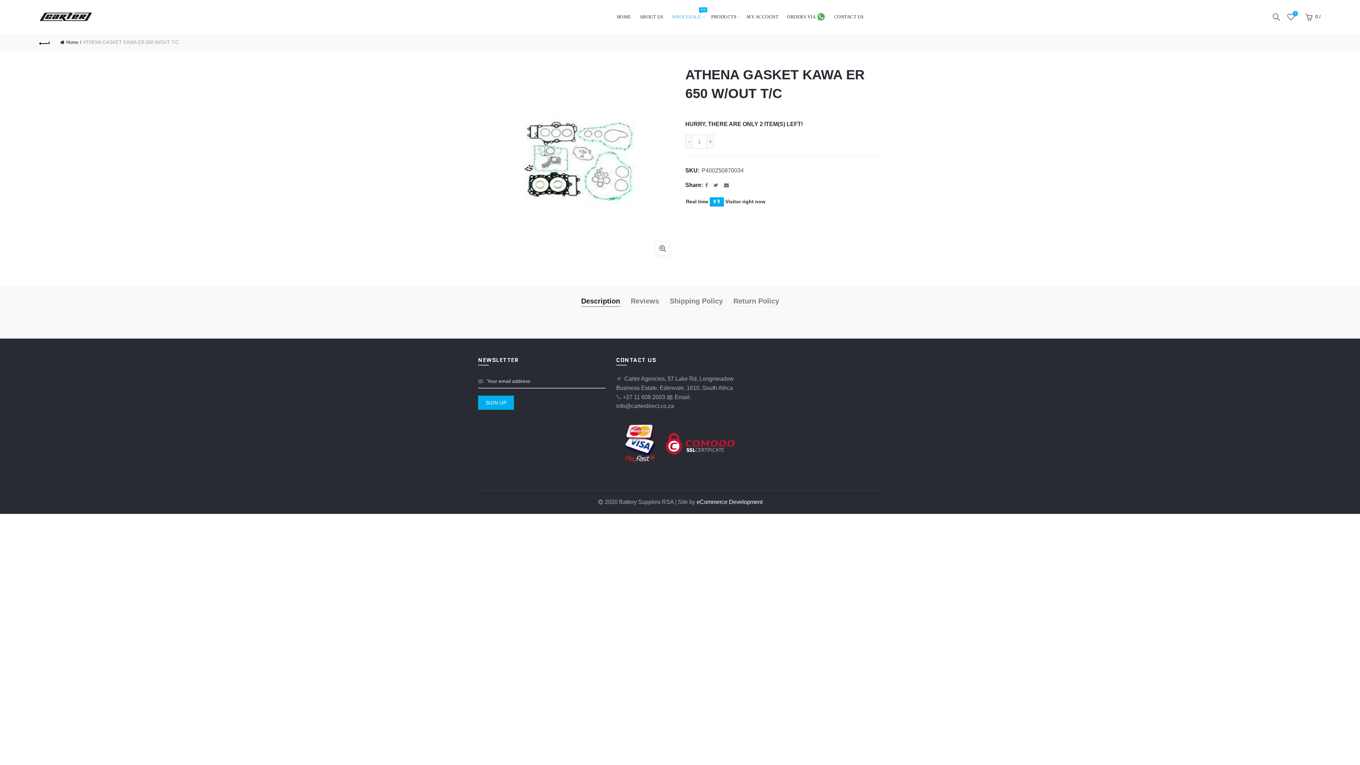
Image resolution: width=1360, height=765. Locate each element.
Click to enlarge (662, 248)
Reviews (645, 301)
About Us (651, 16)
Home (624, 16)
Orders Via (802, 16)
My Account (762, 16)
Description (600, 301)
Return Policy (756, 301)
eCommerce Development (730, 502)
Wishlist (1295, 14)
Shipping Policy (696, 301)
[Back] (44, 42)
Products (723, 16)
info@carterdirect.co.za (645, 406)
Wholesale (689, 13)
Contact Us (849, 16)
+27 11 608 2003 (644, 397)
